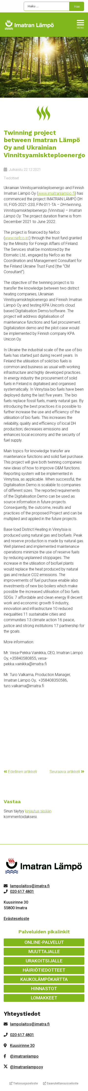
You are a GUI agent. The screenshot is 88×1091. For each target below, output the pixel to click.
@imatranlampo (24, 1056)
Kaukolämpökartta (44, 979)
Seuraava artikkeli (65, 771)
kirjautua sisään (38, 811)
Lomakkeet (44, 998)
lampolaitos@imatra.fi (30, 886)
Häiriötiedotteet (44, 970)
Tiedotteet (11, 178)
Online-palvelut (44, 942)
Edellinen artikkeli (22, 771)
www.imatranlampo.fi (56, 193)
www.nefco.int (17, 238)
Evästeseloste (16, 918)
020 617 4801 (22, 891)
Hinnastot (44, 988)
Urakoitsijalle (44, 961)
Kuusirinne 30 (22, 1045)
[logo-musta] (44, 866)
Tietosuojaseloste (25, 1083)
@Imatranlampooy (26, 1067)
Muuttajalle (44, 951)
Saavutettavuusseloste (62, 1083)
